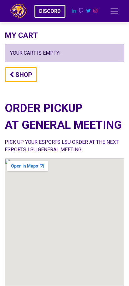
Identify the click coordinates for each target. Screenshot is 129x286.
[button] (21, 74)
